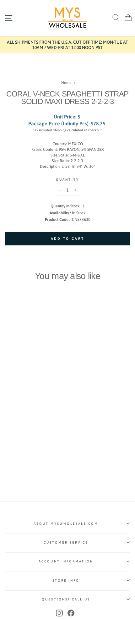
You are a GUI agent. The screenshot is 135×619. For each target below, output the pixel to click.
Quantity (67, 179)
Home (66, 82)
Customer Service (66, 542)
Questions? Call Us (66, 599)
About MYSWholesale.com (66, 523)
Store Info (66, 580)
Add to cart (29, 398)
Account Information (66, 561)
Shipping (59, 130)
